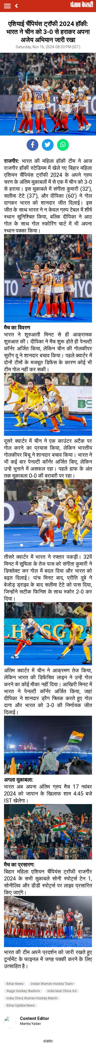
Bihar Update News (21, 1005)
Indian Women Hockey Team (52, 984)
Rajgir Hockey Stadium (23, 991)
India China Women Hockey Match (32, 998)
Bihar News (15, 984)
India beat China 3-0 (62, 991)
